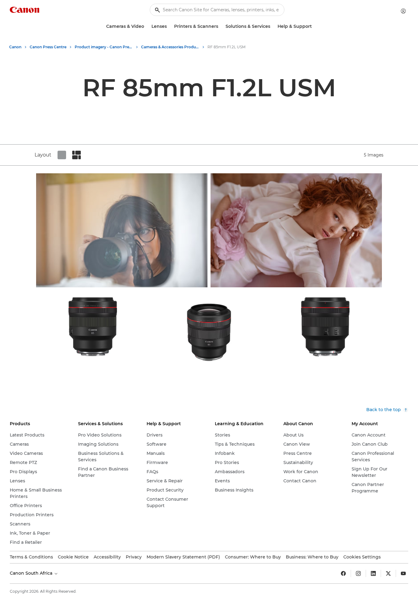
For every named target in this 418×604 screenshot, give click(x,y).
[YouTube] (403, 573)
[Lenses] (169, 26)
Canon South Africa (32, 573)
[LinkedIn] (373, 573)
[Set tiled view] (62, 155)
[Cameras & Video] (146, 26)
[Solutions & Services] (272, 26)
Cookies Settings (362, 557)
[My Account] (403, 11)
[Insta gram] (358, 573)
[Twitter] (388, 573)
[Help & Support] (314, 26)
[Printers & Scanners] (220, 26)
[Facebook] (343, 573)
